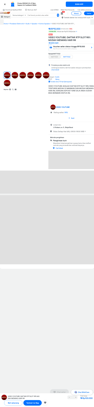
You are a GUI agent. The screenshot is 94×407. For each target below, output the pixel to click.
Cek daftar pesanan (84, 10)
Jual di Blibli (54, 10)
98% (66, 112)
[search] (58, 15)
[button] (47, 4)
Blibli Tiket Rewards (67, 10)
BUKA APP (79, 4)
